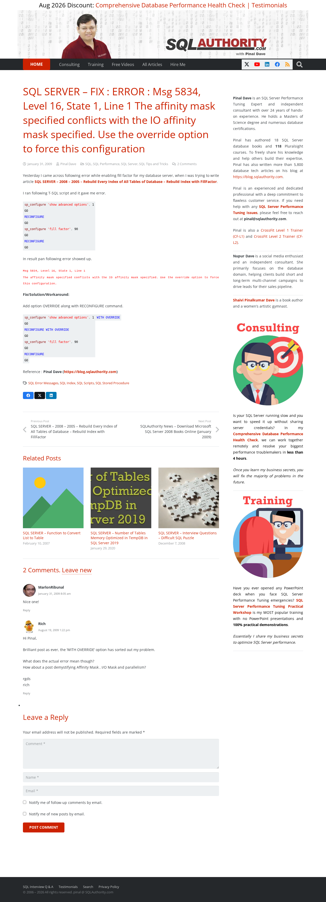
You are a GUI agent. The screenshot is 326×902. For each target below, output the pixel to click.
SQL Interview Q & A (38, 887)
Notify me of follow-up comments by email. (65, 802)
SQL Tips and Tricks (153, 164)
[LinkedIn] (267, 64)
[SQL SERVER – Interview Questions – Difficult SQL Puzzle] (188, 498)
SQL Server (129, 164)
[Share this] (28, 395)
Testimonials (269, 5)
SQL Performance (106, 164)
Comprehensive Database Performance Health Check (170, 5)
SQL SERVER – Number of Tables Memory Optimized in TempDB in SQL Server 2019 (119, 537)
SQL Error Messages (43, 383)
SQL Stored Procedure (112, 383)
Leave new (77, 570)
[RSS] (287, 64)
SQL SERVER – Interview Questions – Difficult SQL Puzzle (187, 535)
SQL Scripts (85, 383)
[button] (299, 64)
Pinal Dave (68, 164)
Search (88, 887)
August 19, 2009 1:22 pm (54, 630)
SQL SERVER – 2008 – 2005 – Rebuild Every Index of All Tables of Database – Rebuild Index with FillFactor (126, 181)
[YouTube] (257, 64)
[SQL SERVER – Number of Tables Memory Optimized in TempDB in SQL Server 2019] (121, 498)
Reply (26, 610)
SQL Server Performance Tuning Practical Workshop (268, 606)
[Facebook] (277, 64)
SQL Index (67, 383)
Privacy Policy (109, 887)
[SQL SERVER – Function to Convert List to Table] (53, 498)
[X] (247, 64)
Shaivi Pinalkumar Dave (254, 300)
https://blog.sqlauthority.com (90, 371)
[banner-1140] (163, 34)
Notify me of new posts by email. (57, 814)
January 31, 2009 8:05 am (54, 593)
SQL (88, 164)
